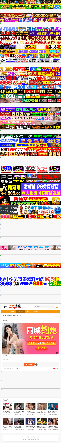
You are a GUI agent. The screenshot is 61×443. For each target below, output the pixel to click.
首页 (4, 311)
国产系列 (20, 311)
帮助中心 (24, 437)
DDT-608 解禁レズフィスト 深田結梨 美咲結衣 (7, 413)
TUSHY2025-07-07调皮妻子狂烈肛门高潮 (41, 413)
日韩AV (12, 311)
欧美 (28, 311)
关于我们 (30, 437)
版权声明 (36, 437)
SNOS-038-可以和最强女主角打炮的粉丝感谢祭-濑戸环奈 (42, 428)
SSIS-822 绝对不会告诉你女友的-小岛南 (53, 427)
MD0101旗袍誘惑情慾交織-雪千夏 (53, 412)
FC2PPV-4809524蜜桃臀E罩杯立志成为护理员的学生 (19, 428)
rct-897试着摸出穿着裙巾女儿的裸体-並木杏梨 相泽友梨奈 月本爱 (30, 428)
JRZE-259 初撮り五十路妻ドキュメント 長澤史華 (7, 428)
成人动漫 (36, 311)
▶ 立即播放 (29, 364)
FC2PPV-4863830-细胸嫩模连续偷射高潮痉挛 (19, 413)
